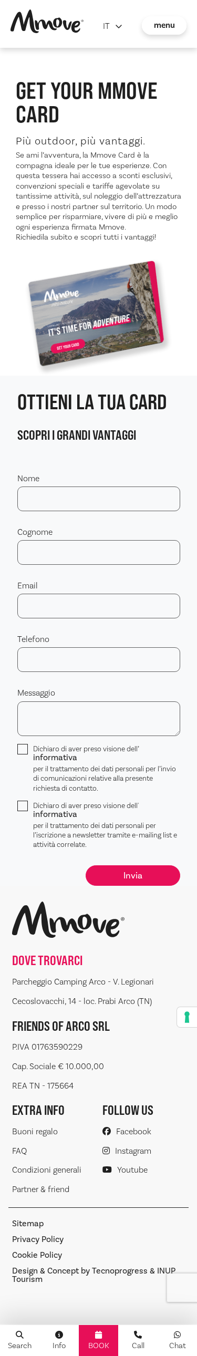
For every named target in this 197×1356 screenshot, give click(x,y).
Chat (177, 1345)
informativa (55, 757)
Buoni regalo (35, 1131)
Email (27, 586)
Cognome (35, 532)
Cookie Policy (37, 1255)
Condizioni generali (46, 1170)
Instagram (133, 1151)
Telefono (33, 639)
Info (59, 1345)
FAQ (19, 1151)
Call (138, 1345)
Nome (28, 478)
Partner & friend (40, 1189)
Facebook (133, 1131)
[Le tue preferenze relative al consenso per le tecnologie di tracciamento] (187, 1017)
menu (164, 25)
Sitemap (28, 1223)
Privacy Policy (38, 1239)
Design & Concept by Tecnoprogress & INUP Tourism (93, 1275)
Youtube (132, 1170)
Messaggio (36, 693)
